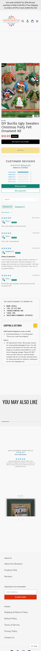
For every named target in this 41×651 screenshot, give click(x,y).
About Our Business (13, 563)
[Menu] (37, 21)
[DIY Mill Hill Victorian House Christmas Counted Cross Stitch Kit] (20, 506)
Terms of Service (12, 625)
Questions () (20, 207)
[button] (12, 172)
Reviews (8, 576)
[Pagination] (19, 116)
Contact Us (9, 637)
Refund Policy (10, 618)
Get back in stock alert (20, 142)
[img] (6, 218)
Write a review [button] (20, 186)
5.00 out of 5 (25, 165)
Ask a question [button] (20, 191)
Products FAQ (10, 570)
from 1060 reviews (20, 454)
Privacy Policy (10, 631)
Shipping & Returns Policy (16, 612)
